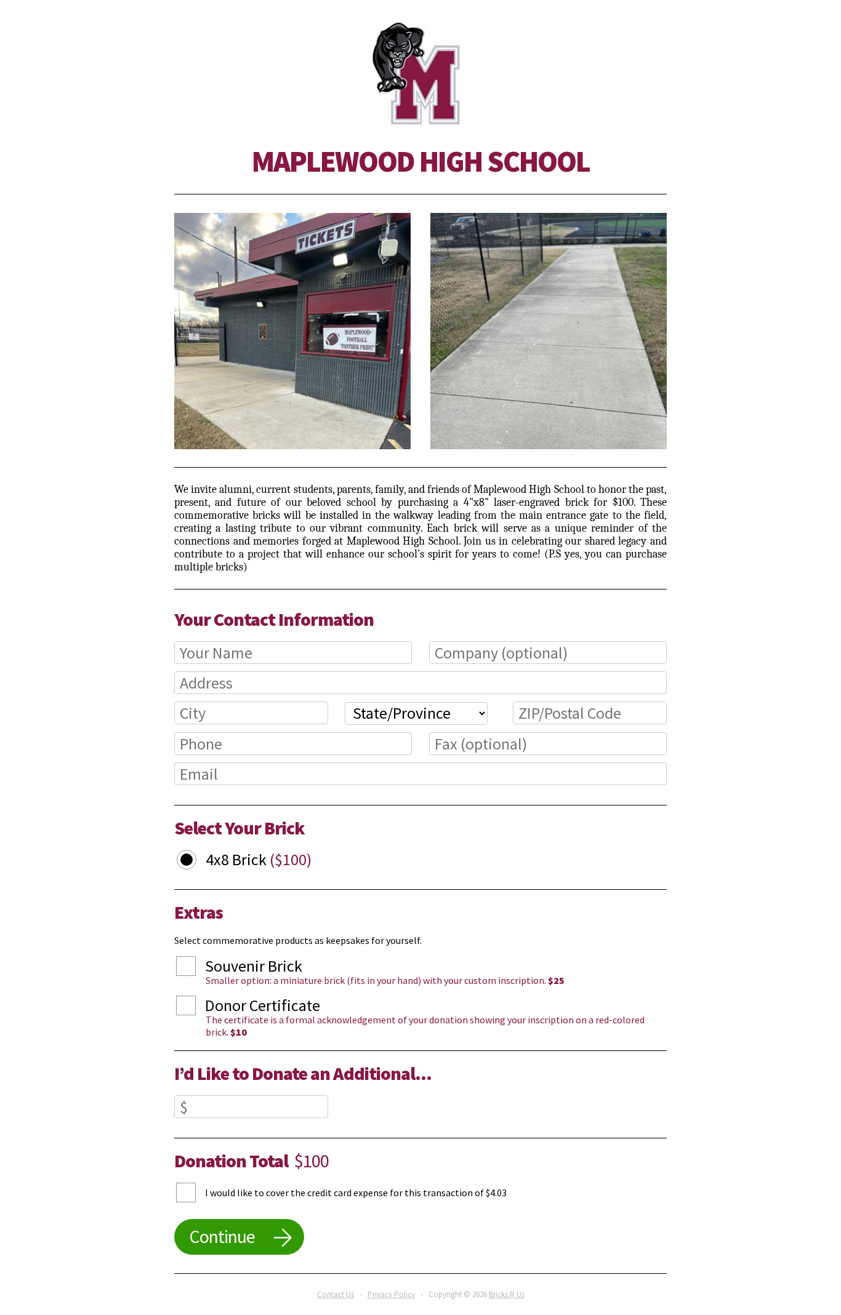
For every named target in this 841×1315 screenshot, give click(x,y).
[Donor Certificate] (195, 1007)
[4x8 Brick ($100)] (196, 861)
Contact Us (335, 1294)
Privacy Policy (391, 1294)
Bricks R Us (507, 1294)
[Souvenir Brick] (195, 968)
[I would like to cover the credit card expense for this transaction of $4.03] (195, 1192)
